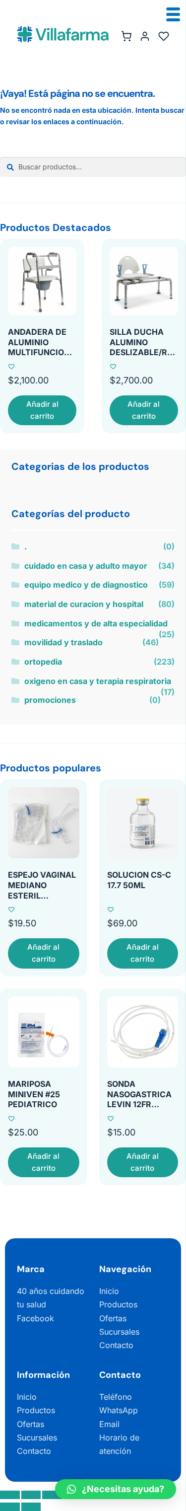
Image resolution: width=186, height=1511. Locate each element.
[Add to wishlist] (11, 366)
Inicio (109, 1291)
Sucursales (119, 1332)
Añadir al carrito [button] (42, 410)
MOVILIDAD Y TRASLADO (63, 642)
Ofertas (112, 1318)
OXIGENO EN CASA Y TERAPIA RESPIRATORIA (97, 681)
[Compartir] (52, 1495)
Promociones (50, 700)
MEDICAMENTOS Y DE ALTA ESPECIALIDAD (96, 623)
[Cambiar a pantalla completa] (31, 1495)
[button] (115, 1489)
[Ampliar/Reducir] (10, 1495)
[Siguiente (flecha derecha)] (31, 1507)
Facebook (35, 1318)
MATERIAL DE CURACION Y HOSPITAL (83, 604)
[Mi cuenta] (144, 36)
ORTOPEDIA (43, 662)
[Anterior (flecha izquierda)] (10, 1507)
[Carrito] (126, 36)
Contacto (116, 1345)
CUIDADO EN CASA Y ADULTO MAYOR (85, 566)
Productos (118, 1304)
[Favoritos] (163, 36)
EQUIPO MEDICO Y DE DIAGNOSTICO (86, 585)
